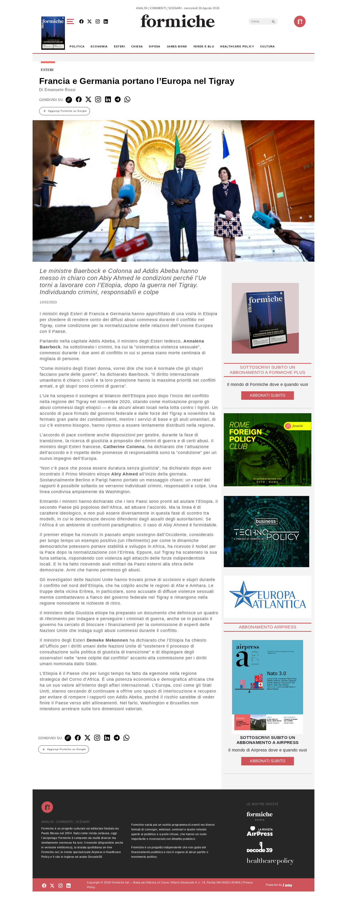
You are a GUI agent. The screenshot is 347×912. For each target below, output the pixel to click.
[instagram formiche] (60, 886)
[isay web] (287, 885)
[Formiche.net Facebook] (81, 22)
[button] (71, 33)
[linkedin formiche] (68, 886)
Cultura (267, 46)
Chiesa (137, 46)
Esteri (119, 46)
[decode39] (272, 847)
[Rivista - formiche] (272, 816)
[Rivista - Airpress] (272, 831)
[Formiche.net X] (89, 22)
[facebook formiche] (44, 886)
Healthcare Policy (237, 46)
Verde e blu (203, 46)
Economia (99, 46)
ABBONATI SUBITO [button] (267, 395)
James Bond (177, 46)
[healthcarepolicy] (272, 861)
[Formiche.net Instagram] (98, 22)
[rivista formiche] (267, 687)
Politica (77, 46)
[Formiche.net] (300, 21)
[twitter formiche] (52, 886)
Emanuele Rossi (60, 90)
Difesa (154, 46)
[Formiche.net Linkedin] (106, 22)
